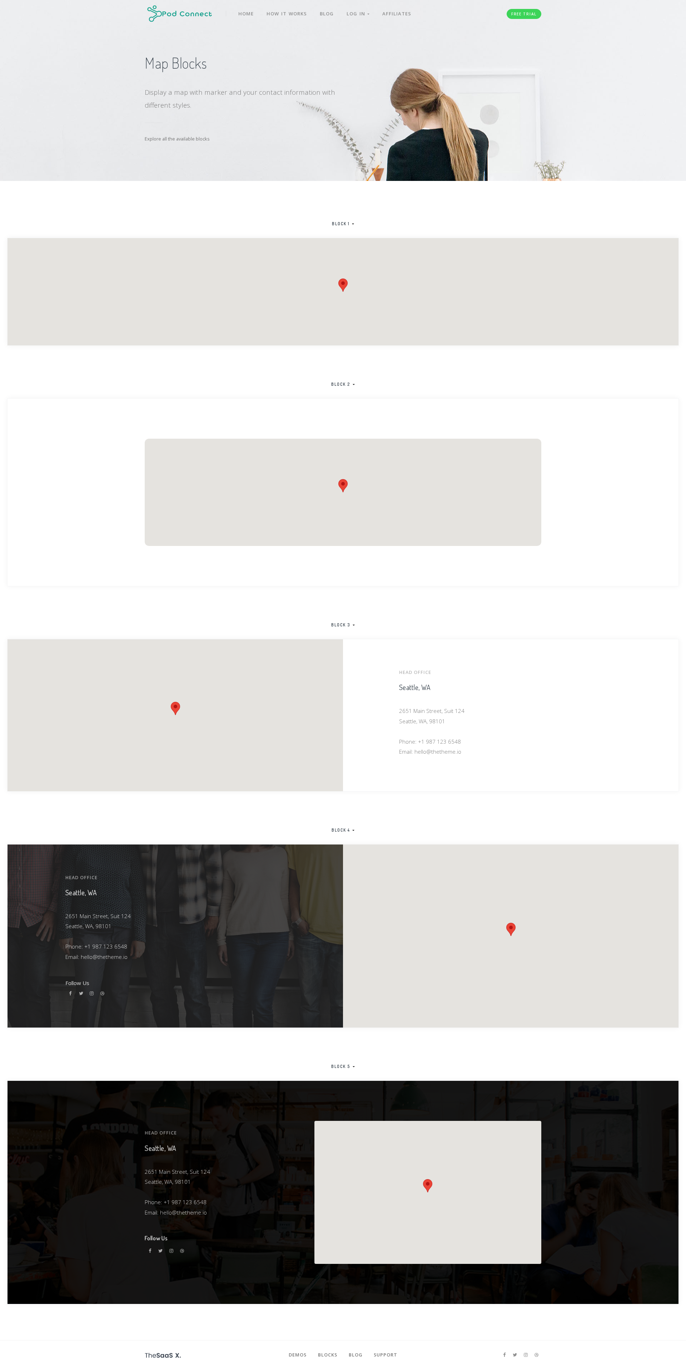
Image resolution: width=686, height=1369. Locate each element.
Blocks (327, 1354)
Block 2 (341, 384)
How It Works (287, 13)
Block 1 (341, 223)
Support (385, 1354)
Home (246, 13)
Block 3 (341, 624)
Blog (327, 13)
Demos (298, 1354)
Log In (357, 13)
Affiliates (396, 13)
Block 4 (341, 830)
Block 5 (341, 1066)
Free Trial (524, 13)
